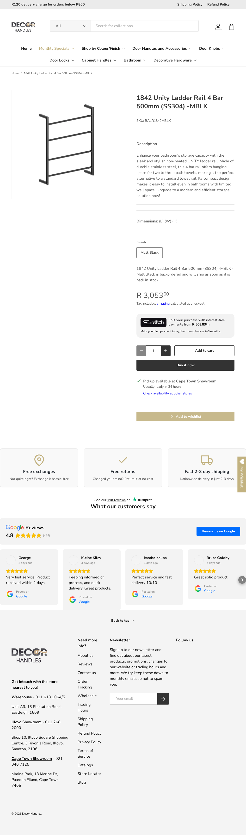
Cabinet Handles (96, 60)
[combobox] (124, 25)
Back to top (120, 620)
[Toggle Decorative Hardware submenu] (195, 60)
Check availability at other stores (167, 393)
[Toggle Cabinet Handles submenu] (115, 60)
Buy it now (186, 365)
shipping (163, 303)
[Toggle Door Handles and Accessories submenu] (190, 48)
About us (85, 655)
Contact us (87, 672)
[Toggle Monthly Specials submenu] (73, 48)
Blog (82, 782)
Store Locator (89, 773)
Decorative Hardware (173, 60)
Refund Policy (218, 4)
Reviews (85, 664)
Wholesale (87, 696)
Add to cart (204, 350)
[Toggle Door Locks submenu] (73, 60)
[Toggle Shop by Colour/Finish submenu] (123, 48)
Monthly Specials (54, 48)
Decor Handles (31, 814)
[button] (231, 27)
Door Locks (59, 60)
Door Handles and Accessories (159, 48)
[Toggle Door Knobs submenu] (223, 48)
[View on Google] (11, 560)
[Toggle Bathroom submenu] (145, 60)
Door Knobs (209, 48)
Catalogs (85, 765)
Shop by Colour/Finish (101, 48)
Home (26, 48)
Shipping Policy (190, 4)
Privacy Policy (89, 742)
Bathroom (132, 60)
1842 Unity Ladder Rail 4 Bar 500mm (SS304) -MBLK (58, 73)
